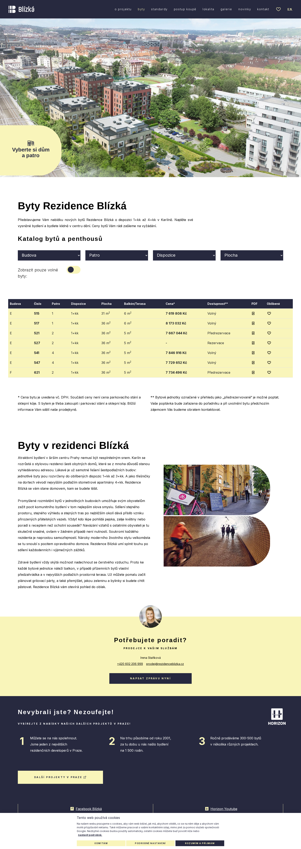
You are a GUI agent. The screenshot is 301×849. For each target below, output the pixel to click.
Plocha (106, 303)
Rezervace (215, 343)
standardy (159, 9)
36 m (106, 323)
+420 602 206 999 (130, 664)
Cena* (170, 303)
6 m (127, 313)
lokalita (208, 9)
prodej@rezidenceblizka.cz (165, 664)
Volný (211, 313)
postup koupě (185, 9)
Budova (15, 303)
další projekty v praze (58, 777)
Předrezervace (218, 333)
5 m (127, 333)
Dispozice (78, 303)
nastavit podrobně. (90, 834)
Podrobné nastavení (150, 843)
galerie (226, 9)
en (289, 9)
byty (141, 9)
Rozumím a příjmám (200, 843)
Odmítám (101, 843)
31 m (105, 313)
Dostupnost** (217, 303)
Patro (56, 303)
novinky (244, 9)
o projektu (123, 9)
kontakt (263, 9)
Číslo (37, 303)
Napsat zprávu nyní (150, 678)
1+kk (74, 313)
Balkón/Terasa (135, 303)
